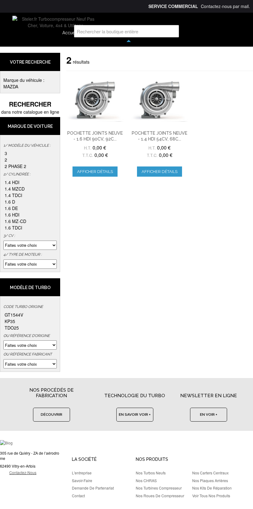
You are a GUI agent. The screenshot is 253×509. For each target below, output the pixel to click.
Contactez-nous (22, 472)
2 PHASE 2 (15, 166)
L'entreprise (82, 472)
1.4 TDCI (13, 195)
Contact (78, 495)
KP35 (10, 321)
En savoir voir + (135, 414)
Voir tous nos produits (211, 495)
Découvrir (51, 414)
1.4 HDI (12, 182)
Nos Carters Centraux (210, 472)
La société (84, 459)
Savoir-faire (82, 480)
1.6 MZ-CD (15, 221)
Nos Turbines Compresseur (159, 487)
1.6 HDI (12, 215)
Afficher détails (95, 171)
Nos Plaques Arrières (210, 480)
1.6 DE (11, 208)
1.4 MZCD (15, 189)
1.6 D (10, 202)
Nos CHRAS (146, 480)
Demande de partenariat (93, 487)
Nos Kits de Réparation (212, 487)
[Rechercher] (173, 31)
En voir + (208, 414)
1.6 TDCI (13, 228)
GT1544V (14, 315)
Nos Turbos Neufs (151, 472)
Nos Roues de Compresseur (160, 495)
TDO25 (12, 328)
